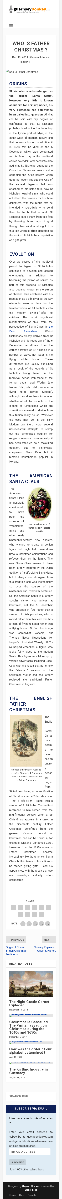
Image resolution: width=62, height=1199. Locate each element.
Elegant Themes (30, 1186)
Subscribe (17, 1162)
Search (32, 1195)
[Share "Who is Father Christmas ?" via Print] (41, 914)
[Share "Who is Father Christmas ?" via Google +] (27, 907)
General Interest (40, 57)
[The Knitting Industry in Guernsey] (31, 1063)
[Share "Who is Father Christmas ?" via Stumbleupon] (27, 914)
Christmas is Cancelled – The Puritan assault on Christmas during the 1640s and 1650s (30, 1027)
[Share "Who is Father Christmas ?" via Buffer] (20, 914)
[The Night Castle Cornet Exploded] (31, 984)
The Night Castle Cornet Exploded (29, 1003)
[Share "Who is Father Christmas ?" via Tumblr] (34, 907)
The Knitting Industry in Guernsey (28, 1071)
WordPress (31, 1190)
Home (12, 1195)
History (24, 61)
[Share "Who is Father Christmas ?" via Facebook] (13, 907)
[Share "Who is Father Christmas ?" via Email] (34, 914)
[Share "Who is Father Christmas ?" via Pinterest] (41, 907)
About (22, 1195)
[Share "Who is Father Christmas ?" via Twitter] (20, 907)
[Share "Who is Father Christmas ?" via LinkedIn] (48, 907)
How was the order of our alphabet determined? (30, 1051)
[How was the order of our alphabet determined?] (31, 1042)
